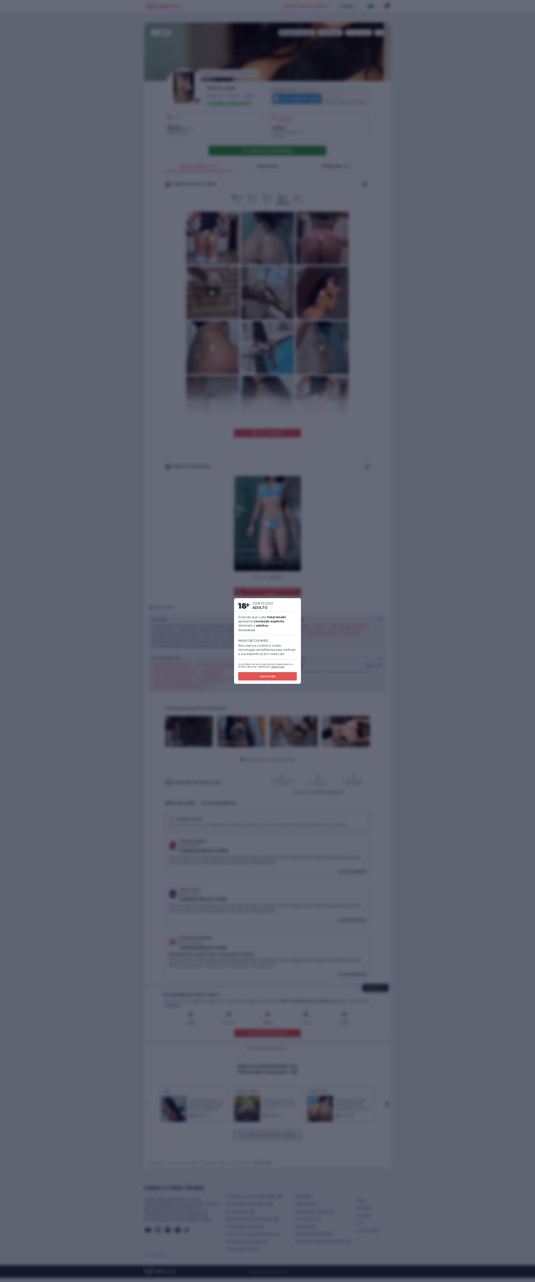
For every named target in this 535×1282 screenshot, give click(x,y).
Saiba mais (277, 666)
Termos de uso (246, 629)
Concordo (267, 676)
